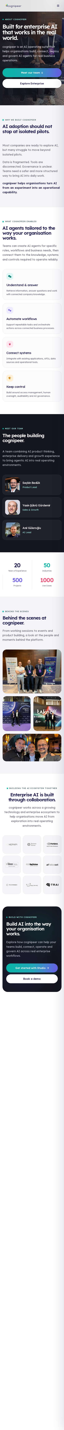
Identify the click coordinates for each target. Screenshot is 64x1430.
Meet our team (30, 72)
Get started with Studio (30, 968)
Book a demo (32, 978)
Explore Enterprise (32, 83)
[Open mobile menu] (58, 5)
